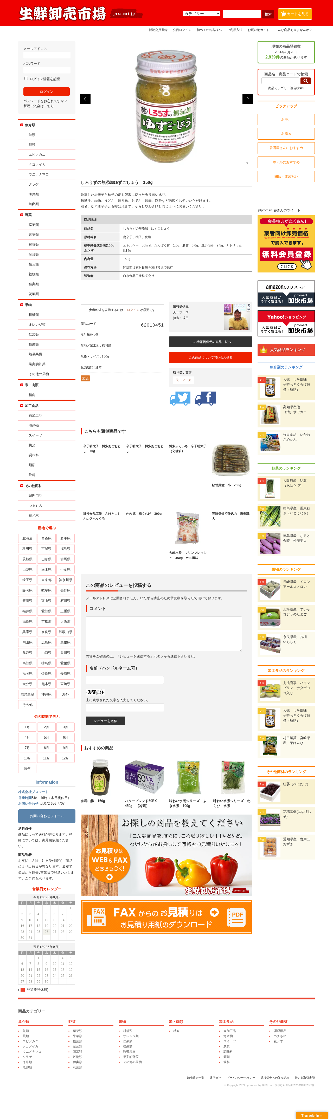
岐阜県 (46, 590)
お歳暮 (286, 133)
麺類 (32, 465)
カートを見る (296, 13)
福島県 (65, 549)
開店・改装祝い (286, 176)
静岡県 (27, 590)
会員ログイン (182, 29)
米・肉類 (32, 385)
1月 (27, 727)
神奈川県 (65, 580)
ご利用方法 (234, 29)
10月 (27, 758)
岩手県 (65, 538)
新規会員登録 (158, 29)
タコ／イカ (37, 164)
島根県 (65, 642)
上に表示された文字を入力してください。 (118, 700)
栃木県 (46, 569)
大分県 (27, 684)
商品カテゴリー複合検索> (286, 88)
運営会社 (215, 1077)
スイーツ (35, 435)
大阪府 (65, 621)
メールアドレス (35, 49)
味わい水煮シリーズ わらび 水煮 (232, 803)
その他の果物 (39, 374)
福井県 (27, 611)
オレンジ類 (37, 325)
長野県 (65, 590)
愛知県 (46, 611)
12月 (65, 758)
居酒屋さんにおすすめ (286, 148)
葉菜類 (34, 225)
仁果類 (34, 334)
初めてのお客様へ (209, 29)
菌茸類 (34, 264)
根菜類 (34, 244)
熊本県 (46, 684)
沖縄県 (46, 694)
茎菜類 (34, 254)
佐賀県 (46, 673)
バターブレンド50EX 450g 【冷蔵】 (142, 803)
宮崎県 (65, 684)
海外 (65, 694)
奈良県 (46, 632)
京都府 (46, 621)
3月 (65, 727)
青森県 (46, 538)
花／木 (34, 515)
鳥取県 (27, 653)
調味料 (34, 455)
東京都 (46, 580)
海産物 (34, 425)
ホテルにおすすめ (286, 162)
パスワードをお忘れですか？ (45, 101)
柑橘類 (34, 315)
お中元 (286, 119)
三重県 (65, 611)
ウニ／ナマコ (39, 174)
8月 (46, 748)
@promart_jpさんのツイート (279, 210)
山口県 (46, 653)
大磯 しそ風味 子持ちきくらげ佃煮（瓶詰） (296, 385)
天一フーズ (183, 380)
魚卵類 (34, 204)
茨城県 (27, 559)
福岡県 (27, 673)
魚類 (32, 135)
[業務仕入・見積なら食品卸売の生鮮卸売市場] (81, 20)
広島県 (46, 642)
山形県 (46, 559)
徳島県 (46, 663)
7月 (27, 748)
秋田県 (27, 549)
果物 (28, 305)
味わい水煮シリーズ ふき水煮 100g (187, 803)
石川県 (65, 601)
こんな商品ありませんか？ (293, 29)
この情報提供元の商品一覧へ (210, 342)
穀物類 (34, 274)
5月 (46, 737)
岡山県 (27, 642)
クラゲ (34, 184)
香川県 (65, 653)
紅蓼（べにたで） (296, 784)
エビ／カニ (37, 155)
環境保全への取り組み (275, 1077)
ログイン (133, 309)
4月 (27, 737)
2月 (46, 727)
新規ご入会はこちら (38, 106)
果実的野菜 (37, 364)
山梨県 (27, 569)
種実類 (34, 284)
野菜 (28, 215)
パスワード (31, 64)
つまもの (35, 506)
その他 (27, 705)
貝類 (32, 145)
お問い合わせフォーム (47, 816)
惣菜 (32, 445)
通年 (27, 769)
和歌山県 (65, 632)
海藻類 (34, 194)
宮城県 (46, 549)
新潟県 (27, 601)
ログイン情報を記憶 (44, 79)
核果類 (34, 344)
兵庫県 (27, 632)
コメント (97, 608)
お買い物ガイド (259, 29)
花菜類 (34, 294)
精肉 (32, 395)
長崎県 (65, 673)
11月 (46, 758)
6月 (65, 737)
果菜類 (34, 235)
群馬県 (65, 559)
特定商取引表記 (305, 1077)
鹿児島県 (27, 694)
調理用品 (35, 496)
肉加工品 (35, 416)
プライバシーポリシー (241, 1077)
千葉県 (65, 569)
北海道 (27, 538)
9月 (65, 748)
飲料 (32, 475)
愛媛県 (65, 663)
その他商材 (33, 486)
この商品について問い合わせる (211, 357)
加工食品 (32, 406)
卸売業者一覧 (195, 1077)
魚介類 (30, 125)
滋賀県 (27, 621)
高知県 (27, 663)
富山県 (46, 601)
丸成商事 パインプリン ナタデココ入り (296, 688)
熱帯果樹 (35, 354)
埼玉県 (27, 580)
